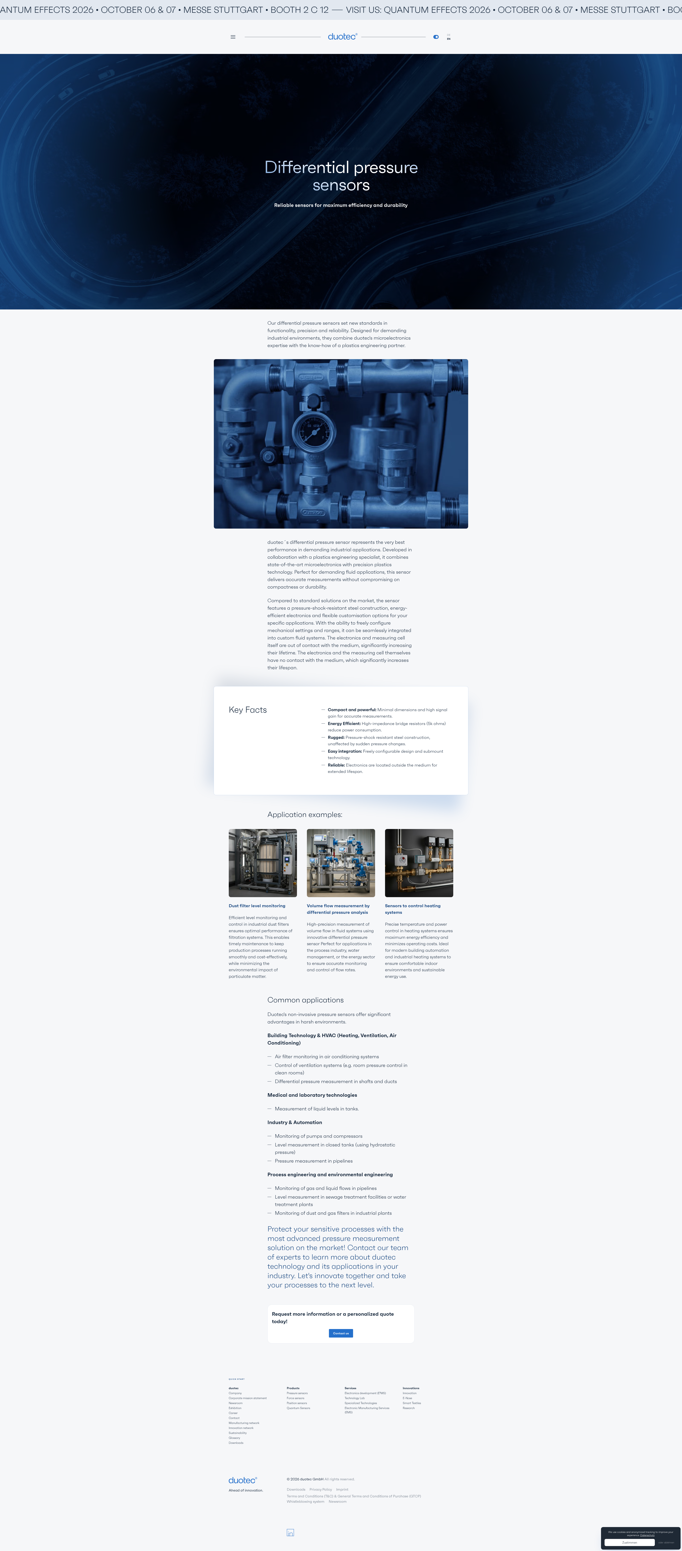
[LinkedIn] (290, 1532)
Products (293, 1388)
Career (233, 1413)
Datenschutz (647, 1535)
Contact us (341, 1333)
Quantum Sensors (298, 1408)
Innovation (409, 1393)
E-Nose (407, 1398)
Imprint (342, 1489)
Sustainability (238, 1433)
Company (235, 1393)
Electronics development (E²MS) (365, 1393)
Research (409, 1408)
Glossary (234, 1438)
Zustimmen (629, 1542)
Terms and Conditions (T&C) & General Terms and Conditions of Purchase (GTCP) (354, 1496)
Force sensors (295, 1398)
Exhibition (235, 1408)
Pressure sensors (297, 1393)
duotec (234, 1388)
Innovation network (241, 1428)
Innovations (411, 1388)
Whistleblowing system (305, 1501)
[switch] (436, 37)
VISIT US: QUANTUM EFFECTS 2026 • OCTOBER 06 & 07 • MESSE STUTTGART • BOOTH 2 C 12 (383, 9)
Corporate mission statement (248, 1398)
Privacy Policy (321, 1489)
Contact (234, 1418)
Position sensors (297, 1403)
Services (350, 1388)
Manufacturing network (244, 1423)
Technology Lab (355, 1398)
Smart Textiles (412, 1403)
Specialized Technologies (361, 1403)
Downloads (236, 1443)
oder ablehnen (666, 1542)
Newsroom (236, 1403)
